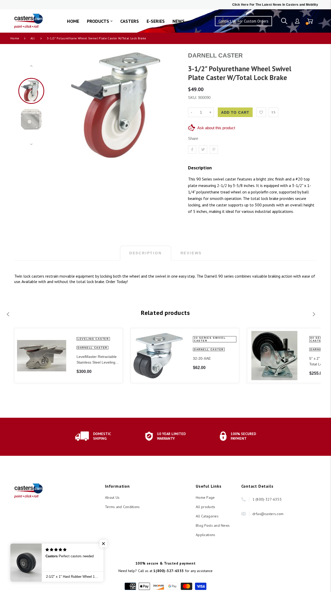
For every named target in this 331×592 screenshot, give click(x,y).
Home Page (205, 497)
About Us (112, 497)
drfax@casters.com (268, 513)
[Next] (172, 105)
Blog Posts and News (213, 525)
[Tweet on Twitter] (203, 149)
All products (205, 506)
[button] (103, 543)
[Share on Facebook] (192, 149)
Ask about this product (216, 128)
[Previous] (59, 105)
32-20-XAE (202, 358)
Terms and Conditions (122, 506)
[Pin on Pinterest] (214, 149)
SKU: (193, 97)
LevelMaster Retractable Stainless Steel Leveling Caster (97, 360)
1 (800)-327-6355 (267, 499)
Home (14, 38)
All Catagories (207, 516)
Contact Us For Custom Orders (243, 21)
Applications (205, 534)
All (33, 38)
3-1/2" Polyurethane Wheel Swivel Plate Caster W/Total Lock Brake (96, 38)
